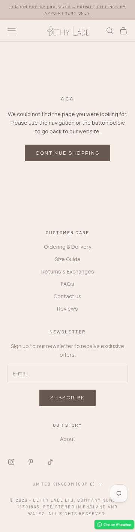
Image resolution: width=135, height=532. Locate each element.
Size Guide (68, 259)
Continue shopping (68, 152)
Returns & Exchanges (67, 271)
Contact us (67, 296)
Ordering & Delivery (67, 246)
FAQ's (67, 283)
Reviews (67, 308)
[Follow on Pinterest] (30, 462)
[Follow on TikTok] (50, 462)
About (67, 438)
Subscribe (67, 397)
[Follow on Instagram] (11, 462)
